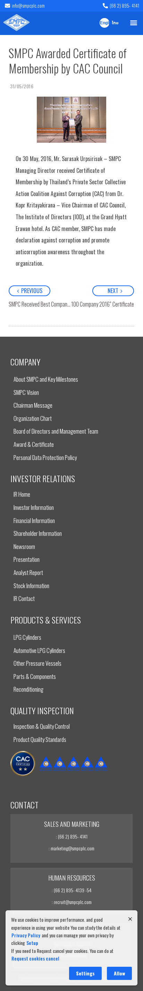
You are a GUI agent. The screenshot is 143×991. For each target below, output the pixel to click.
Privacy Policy (25, 935)
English (104, 23)
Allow (119, 973)
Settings (85, 973)
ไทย (115, 23)
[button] (134, 22)
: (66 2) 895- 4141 (71, 836)
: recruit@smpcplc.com (72, 901)
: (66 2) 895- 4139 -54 (72, 890)
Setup (32, 942)
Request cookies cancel (35, 958)
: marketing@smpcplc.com (71, 848)
